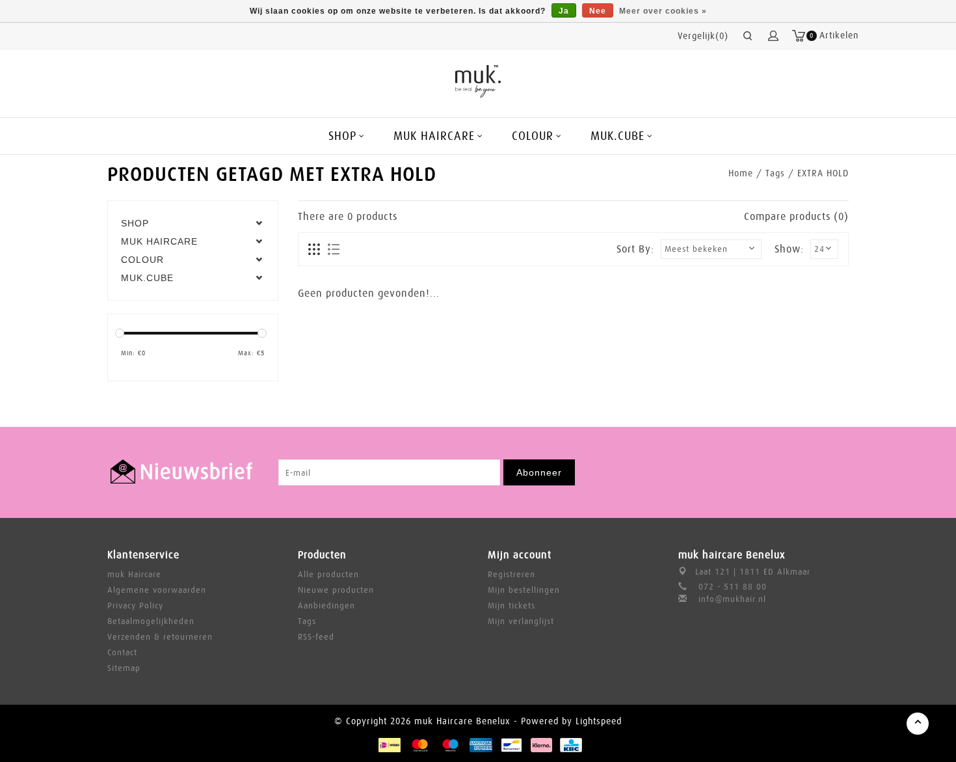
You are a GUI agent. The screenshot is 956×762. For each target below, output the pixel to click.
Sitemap (123, 668)
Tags (775, 173)
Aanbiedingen (326, 605)
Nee (597, 11)
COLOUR (532, 136)
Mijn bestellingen (524, 590)
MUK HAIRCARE (434, 136)
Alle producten (328, 574)
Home (740, 173)
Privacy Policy (135, 605)
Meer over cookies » (663, 11)
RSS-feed (316, 637)
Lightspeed (599, 721)
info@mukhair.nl (732, 599)
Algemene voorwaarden (156, 590)
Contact (122, 652)
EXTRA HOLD (823, 173)
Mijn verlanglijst (521, 621)
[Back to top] (917, 723)
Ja (564, 11)
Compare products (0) (796, 217)
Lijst (333, 250)
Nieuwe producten (336, 590)
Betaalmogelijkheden (150, 621)
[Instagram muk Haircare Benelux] (838, 472)
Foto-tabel (314, 250)
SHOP (342, 136)
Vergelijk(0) (703, 36)
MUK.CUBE (617, 136)
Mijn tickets (511, 605)
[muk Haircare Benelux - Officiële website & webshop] (478, 81)
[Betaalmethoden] (389, 744)
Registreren (511, 574)
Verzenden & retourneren (160, 637)
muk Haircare (134, 574)
